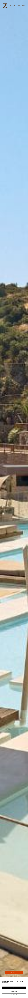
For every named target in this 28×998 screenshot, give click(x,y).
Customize (14, 991)
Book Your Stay (14, 972)
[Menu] (19, 5)
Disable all (14, 994)
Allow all (14, 987)
